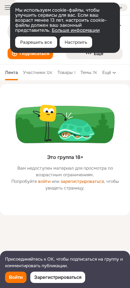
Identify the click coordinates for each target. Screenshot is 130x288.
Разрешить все (36, 42)
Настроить (76, 42)
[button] (30, 53)
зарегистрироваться (82, 181)
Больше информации (76, 30)
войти (44, 181)
